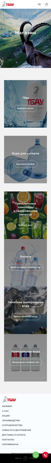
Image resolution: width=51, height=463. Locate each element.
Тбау (25, 97)
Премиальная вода (25, 351)
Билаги (25, 256)
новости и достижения (16, 430)
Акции (6, 416)
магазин (7, 406)
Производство (11, 420)
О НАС (5, 411)
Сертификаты (10, 444)
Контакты (8, 439)
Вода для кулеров (25, 153)
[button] (45, 455)
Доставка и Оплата (14, 435)
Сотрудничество (12, 425)
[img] (39, 4)
